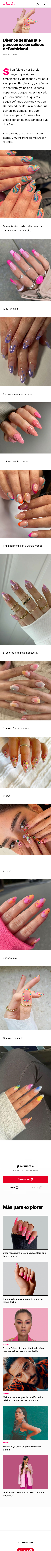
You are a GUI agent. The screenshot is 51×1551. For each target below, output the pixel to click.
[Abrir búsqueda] (38, 3)
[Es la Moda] (9, 3)
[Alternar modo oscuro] (45, 3)
